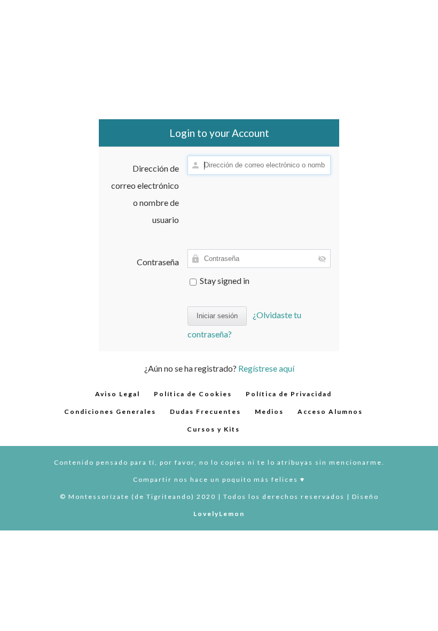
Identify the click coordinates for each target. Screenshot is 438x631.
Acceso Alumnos (330, 411)
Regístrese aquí (266, 368)
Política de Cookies (193, 394)
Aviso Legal (117, 394)
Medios (269, 411)
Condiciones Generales (110, 411)
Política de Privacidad (289, 394)
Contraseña (158, 262)
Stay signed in (223, 280)
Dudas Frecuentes (205, 411)
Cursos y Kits (213, 429)
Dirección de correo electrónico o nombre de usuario (145, 194)
